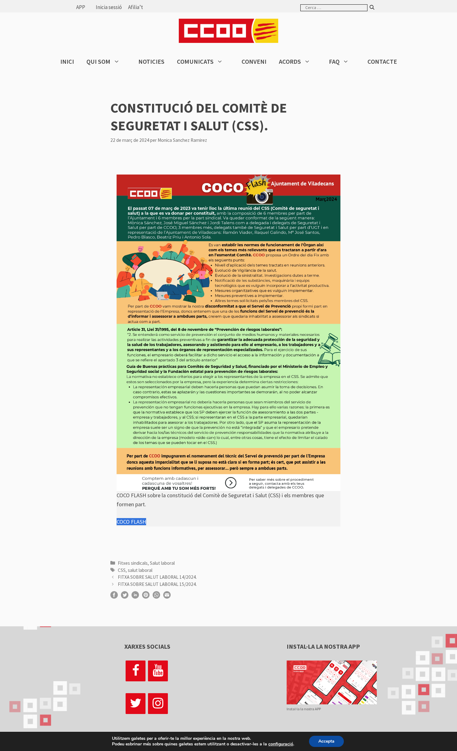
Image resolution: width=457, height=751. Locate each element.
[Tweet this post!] (124, 596)
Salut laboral (162, 563)
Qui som (98, 61)
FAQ (334, 61)
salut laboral (140, 570)
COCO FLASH (131, 521)
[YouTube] (158, 671)
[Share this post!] (114, 596)
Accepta (326, 741)
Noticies (151, 61)
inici (67, 61)
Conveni (254, 61)
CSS (122, 570)
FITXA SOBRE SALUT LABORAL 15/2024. (157, 584)
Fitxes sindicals (133, 563)
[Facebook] (135, 671)
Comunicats (195, 61)
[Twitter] (135, 703)
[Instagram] (158, 703)
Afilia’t (135, 7)
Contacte (382, 61)
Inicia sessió (109, 7)
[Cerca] (372, 8)
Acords (290, 61)
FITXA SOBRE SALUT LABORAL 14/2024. (157, 577)
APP (80, 7)
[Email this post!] (167, 596)
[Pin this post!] (146, 596)
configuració (280, 744)
